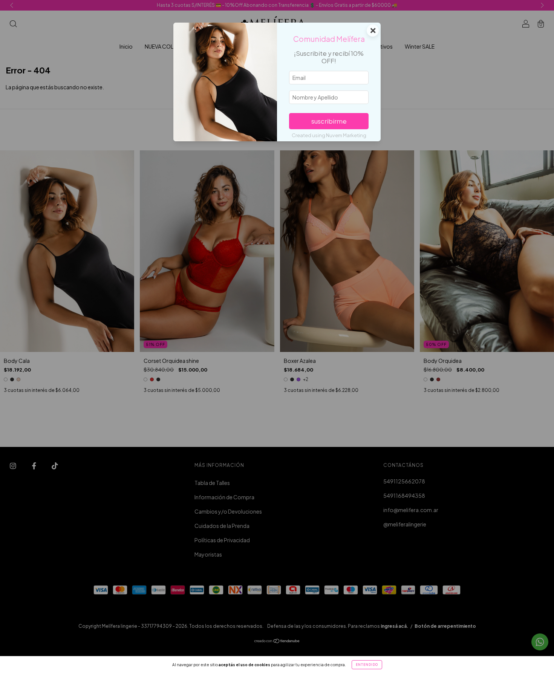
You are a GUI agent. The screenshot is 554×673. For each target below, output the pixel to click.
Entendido (367, 665)
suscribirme (329, 121)
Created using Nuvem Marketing (329, 135)
